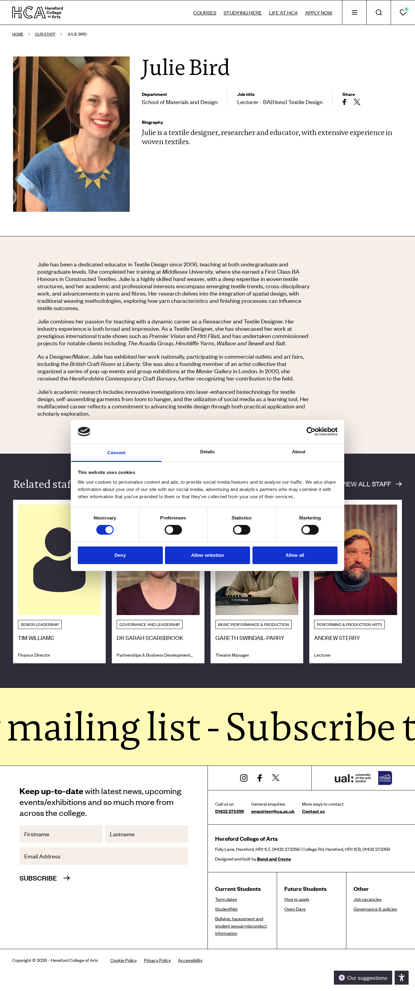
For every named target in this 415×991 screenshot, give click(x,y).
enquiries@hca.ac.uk (273, 811)
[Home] (37, 12)
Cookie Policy (123, 960)
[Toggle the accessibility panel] (401, 977)
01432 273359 (229, 811)
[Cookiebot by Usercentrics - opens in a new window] (311, 431)
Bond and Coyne (274, 859)
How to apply (296, 899)
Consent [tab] (116, 452)
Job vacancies (368, 899)
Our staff (45, 34)
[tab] (354, 12)
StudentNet (226, 909)
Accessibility (190, 960)
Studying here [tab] (243, 12)
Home (17, 34)
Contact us (313, 811)
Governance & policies (375, 909)
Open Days (295, 909)
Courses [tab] (204, 12)
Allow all (295, 555)
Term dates (226, 899)
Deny (120, 555)
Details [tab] (207, 451)
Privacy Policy (157, 960)
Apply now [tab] (318, 12)
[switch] (173, 530)
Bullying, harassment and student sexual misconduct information (241, 925)
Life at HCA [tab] (283, 12)
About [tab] (298, 451)
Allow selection (207, 555)
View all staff (366, 483)
